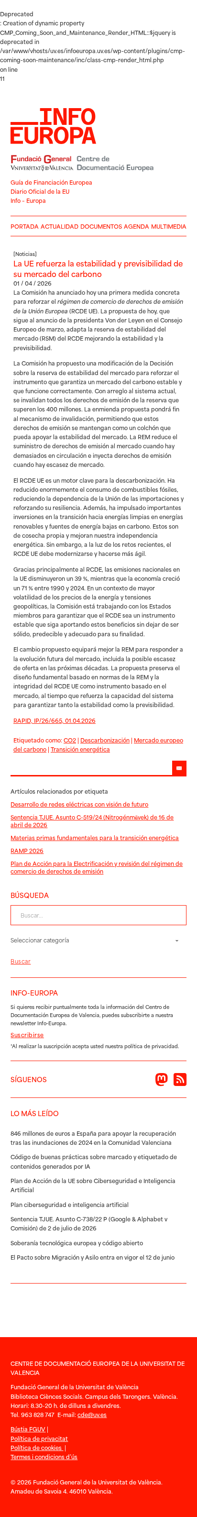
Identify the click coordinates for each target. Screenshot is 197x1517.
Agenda (136, 226)
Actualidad (59, 226)
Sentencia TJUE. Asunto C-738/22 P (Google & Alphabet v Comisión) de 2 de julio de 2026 (89, 1223)
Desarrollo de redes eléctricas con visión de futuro (79, 803)
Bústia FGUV (28, 1428)
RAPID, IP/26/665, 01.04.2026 (54, 720)
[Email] (179, 768)
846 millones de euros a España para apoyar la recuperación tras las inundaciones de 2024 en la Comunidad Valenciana (93, 1138)
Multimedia (168, 226)
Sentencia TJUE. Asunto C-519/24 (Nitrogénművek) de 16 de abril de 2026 (92, 820)
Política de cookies (37, 1447)
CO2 (70, 739)
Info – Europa (28, 200)
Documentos (101, 226)
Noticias (25, 253)
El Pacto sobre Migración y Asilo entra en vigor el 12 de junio (93, 1257)
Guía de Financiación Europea (51, 182)
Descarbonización (105, 739)
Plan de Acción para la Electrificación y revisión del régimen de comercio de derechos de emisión (97, 867)
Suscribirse (27, 1034)
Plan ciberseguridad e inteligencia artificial (70, 1204)
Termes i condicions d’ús (44, 1456)
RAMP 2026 (27, 850)
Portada (25, 226)
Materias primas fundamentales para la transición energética (95, 837)
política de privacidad (151, 1046)
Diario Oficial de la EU (40, 191)
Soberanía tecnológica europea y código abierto (77, 1242)
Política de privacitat (39, 1438)
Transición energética (80, 748)
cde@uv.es (92, 1414)
